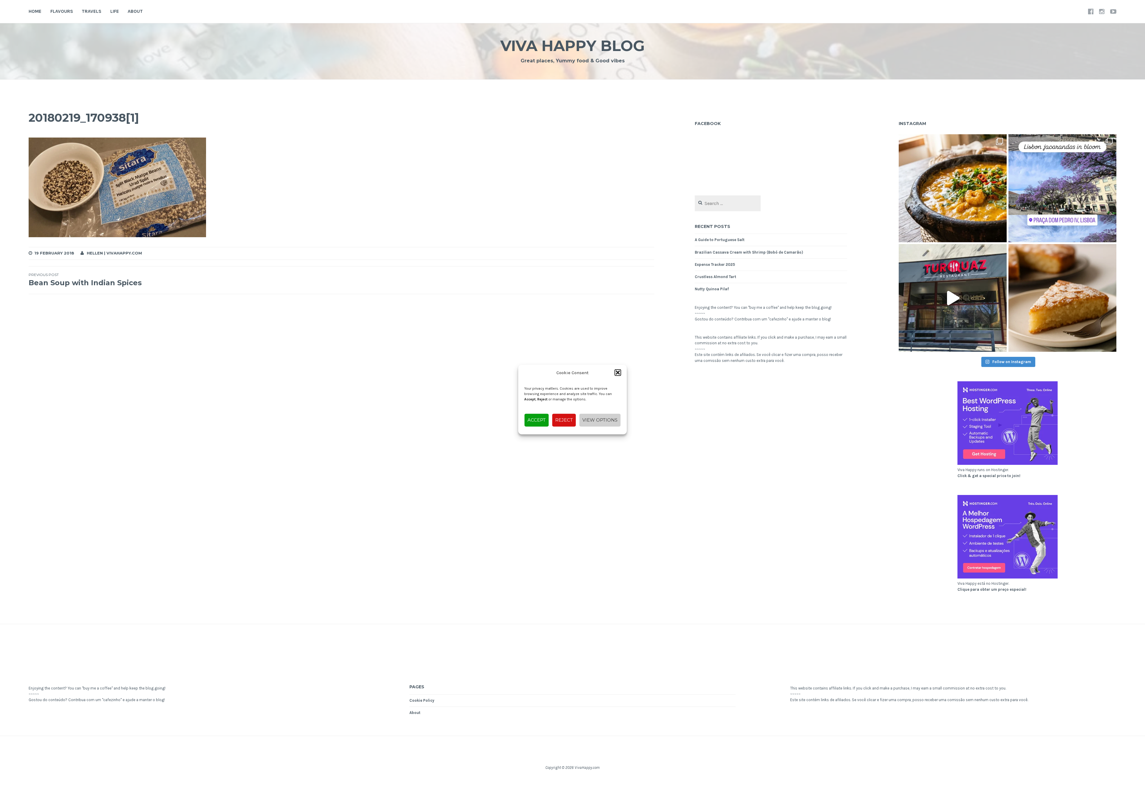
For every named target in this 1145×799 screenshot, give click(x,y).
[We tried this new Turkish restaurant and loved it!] (953, 298)
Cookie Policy (421, 700)
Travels (91, 11)
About (135, 11)
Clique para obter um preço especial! (991, 589)
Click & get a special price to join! (988, 475)
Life (114, 11)
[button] (618, 373)
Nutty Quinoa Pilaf (712, 289)
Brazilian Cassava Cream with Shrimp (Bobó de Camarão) (749, 252)
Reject (564, 420)
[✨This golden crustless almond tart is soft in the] (1062, 298)
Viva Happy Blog (572, 46)
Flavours (61, 11)
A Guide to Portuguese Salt (720, 239)
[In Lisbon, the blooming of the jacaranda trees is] (1062, 188)
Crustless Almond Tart (715, 276)
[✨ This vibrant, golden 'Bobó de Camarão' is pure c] (953, 188)
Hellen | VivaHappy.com (114, 253)
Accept (536, 420)
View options (600, 420)
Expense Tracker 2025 (715, 264)
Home (35, 11)
